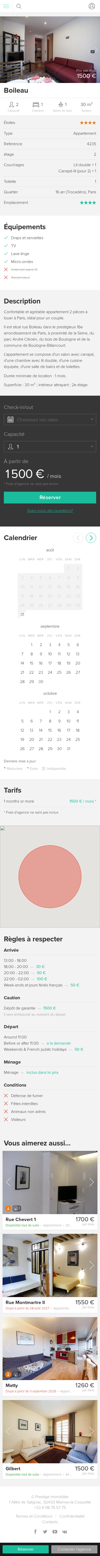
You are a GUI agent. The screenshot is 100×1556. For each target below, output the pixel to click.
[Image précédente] (9, 1182)
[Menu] (6, 6)
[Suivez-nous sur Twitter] (45, 1532)
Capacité (14, 434)
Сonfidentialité (72, 1516)
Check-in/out (18, 407)
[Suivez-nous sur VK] (65, 1532)
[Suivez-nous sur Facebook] (35, 1532)
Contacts (50, 1522)
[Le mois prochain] (91, 538)
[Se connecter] (91, 6)
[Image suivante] (91, 1182)
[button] (96, 50)
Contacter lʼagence (74, 1549)
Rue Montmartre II (25, 1302)
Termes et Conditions (33, 1516)
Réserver (26, 1549)
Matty (12, 1385)
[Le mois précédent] (78, 538)
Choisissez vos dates (37, 420)
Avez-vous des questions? (50, 510)
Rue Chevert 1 (21, 1219)
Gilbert (13, 1468)
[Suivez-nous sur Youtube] (55, 1532)
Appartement (39, 1225)
